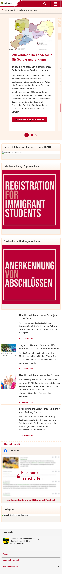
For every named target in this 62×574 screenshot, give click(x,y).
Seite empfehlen (10, 567)
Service (6, 554)
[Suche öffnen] (45, 4)
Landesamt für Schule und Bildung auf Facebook (31, 500)
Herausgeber (8, 532)
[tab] (31, 533)
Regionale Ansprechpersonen (30, 119)
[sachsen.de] (8, 3)
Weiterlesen (27, 338)
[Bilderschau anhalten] (26, 135)
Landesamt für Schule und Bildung (24, 538)
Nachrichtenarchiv (12, 444)
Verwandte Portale (11, 560)
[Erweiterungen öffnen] (55, 4)
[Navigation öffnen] (34, 4)
